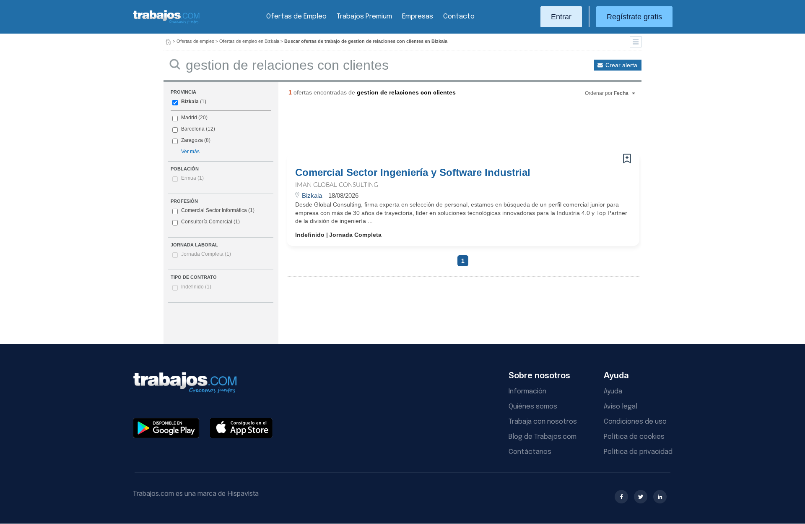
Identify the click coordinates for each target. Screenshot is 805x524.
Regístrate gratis (634, 17)
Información (527, 391)
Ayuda (613, 391)
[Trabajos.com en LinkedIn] (660, 496)
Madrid (189, 118)
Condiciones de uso (635, 421)
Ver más (190, 152)
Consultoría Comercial (206, 222)
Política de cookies (634, 436)
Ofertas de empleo (195, 41)
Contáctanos (530, 452)
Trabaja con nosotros (543, 421)
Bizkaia (190, 102)
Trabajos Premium (364, 16)
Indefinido (196, 287)
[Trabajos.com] (166, 22)
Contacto (459, 16)
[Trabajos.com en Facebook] (621, 496)
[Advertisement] (446, 128)
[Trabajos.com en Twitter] (640, 496)
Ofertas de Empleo (296, 16)
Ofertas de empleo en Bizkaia (249, 41)
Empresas (417, 16)
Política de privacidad (638, 452)
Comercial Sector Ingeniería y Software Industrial (412, 173)
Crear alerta (621, 65)
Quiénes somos (533, 406)
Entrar (561, 17)
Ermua (192, 178)
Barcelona (193, 129)
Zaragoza (192, 140)
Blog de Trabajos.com (542, 436)
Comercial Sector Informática (214, 210)
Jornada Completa (206, 254)
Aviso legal (620, 406)
